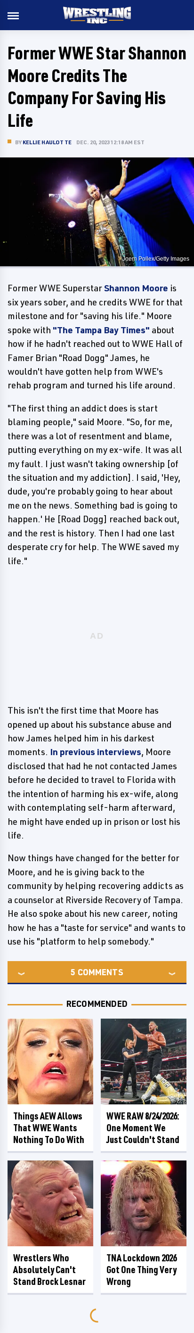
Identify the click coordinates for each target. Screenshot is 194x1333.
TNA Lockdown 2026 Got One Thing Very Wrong (141, 1269)
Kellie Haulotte (47, 142)
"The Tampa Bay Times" (101, 330)
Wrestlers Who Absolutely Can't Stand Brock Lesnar (49, 1269)
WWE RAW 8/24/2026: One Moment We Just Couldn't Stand (142, 1127)
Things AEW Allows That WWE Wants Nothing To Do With (48, 1127)
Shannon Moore (136, 288)
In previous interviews (95, 751)
